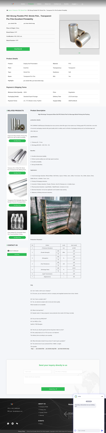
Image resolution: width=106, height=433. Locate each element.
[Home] (13, 3)
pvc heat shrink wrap (63, 348)
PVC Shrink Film (22, 10)
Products (31, 4)
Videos (39, 4)
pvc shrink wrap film (51, 348)
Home (23, 4)
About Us (48, 4)
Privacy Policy (21, 431)
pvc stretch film (40, 348)
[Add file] (75, 430)
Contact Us (57, 4)
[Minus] (102, 396)
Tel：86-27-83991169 (14, 408)
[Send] (102, 430)
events (66, 4)
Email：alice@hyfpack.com (15, 411)
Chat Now (17, 49)
